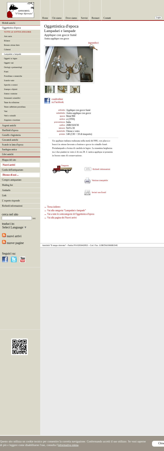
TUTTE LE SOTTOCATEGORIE (17, 32)
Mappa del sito (9, 159)
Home (45, 18)
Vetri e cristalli (10, 115)
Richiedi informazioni (12, 205)
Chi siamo (57, 18)
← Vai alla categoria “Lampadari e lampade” (65, 210)
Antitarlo (6, 190)
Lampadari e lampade (12, 54)
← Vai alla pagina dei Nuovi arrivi (60, 217)
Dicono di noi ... (11, 174)
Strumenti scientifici (12, 98)
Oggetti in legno (10, 58)
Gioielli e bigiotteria (11, 135)
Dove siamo (71, 18)
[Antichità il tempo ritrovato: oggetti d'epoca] (20, 17)
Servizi (84, 18)
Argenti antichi (9, 125)
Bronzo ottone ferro (12, 45)
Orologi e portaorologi (13, 67)
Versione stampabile (99, 180)
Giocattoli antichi (10, 139)
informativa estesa (68, 445)
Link (4, 195)
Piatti (6, 72)
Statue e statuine (10, 94)
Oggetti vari (9, 63)
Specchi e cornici (11, 85)
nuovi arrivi (13, 236)
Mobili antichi (8, 23)
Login (158, 17)
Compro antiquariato (11, 179)
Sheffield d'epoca (10, 130)
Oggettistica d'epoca (11, 27)
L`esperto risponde (11, 200)
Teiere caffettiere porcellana (14, 107)
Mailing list (7, 185)
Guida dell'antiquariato (12, 169)
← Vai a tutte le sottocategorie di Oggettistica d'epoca (69, 214)
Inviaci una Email (98, 192)
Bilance (7, 41)
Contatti (107, 18)
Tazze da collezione (11, 102)
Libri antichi (7, 154)
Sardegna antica (9, 149)
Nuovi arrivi (9, 164)
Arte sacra (8, 36)
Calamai (7, 49)
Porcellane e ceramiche (13, 76)
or (34, 218)
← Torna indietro (52, 206)
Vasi (5, 111)
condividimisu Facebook (58, 101)
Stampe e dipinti (10, 89)
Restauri (95, 18)
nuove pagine (15, 243)
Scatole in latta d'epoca (12, 144)
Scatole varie (9, 80)
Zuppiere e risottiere (12, 120)
